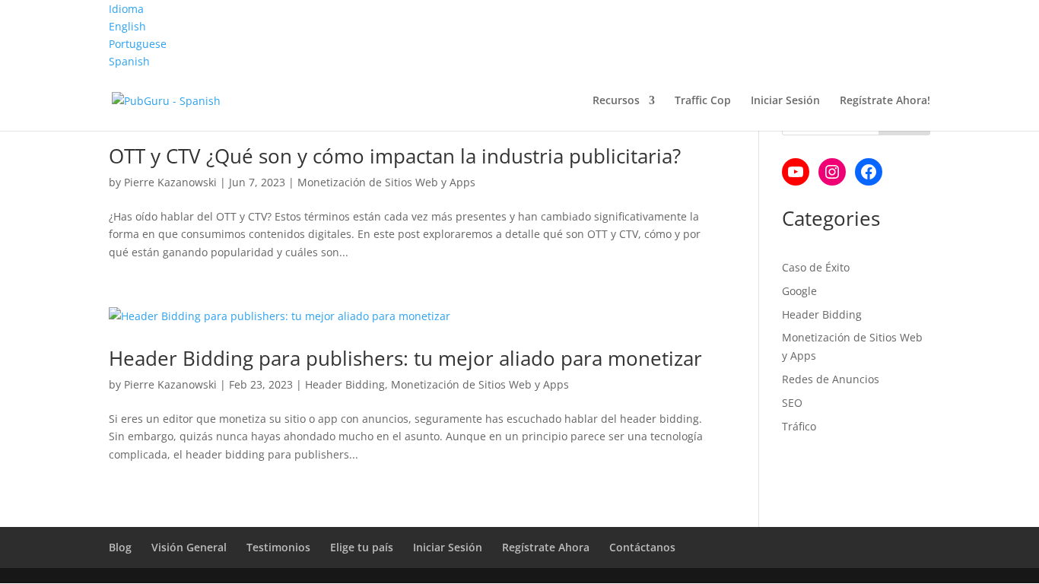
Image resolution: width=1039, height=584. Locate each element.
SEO (792, 402)
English (127, 26)
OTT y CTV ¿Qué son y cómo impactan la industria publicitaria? (395, 156)
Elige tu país (361, 547)
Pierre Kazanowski (170, 182)
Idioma (126, 9)
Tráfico (799, 426)
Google (799, 291)
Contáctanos (642, 547)
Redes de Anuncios (830, 379)
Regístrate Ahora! (885, 101)
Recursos (616, 101)
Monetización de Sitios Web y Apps (386, 182)
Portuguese (138, 43)
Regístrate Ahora (545, 547)
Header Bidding (345, 384)
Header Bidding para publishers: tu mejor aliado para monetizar (405, 358)
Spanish (129, 61)
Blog (120, 547)
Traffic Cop (703, 101)
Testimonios (278, 547)
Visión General (189, 547)
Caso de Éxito (816, 267)
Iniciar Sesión (785, 101)
